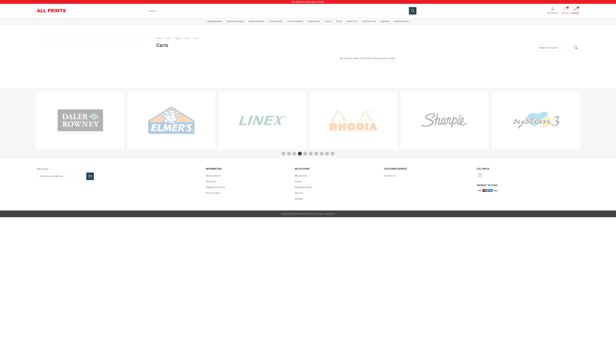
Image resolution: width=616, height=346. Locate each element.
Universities (401, 21)
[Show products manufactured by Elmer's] (80, 120)
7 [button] (316, 154)
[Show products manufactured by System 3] (445, 120)
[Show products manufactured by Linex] (171, 120)
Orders (298, 181)
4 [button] (300, 154)
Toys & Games (295, 21)
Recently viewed (303, 187)
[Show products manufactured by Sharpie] (354, 120)
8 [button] (322, 154)
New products (213, 175)
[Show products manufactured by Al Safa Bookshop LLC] (536, 120)
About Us (211, 181)
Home (159, 38)
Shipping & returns (215, 187)
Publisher (314, 21)
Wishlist (299, 198)
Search (412, 11)
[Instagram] (479, 175)
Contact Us (390, 175)
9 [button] (327, 154)
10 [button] (332, 154)
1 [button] (283, 154)
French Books (256, 21)
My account (553, 13)
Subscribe (90, 176)
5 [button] (305, 154)
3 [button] (294, 154)
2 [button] (289, 154)
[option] (80, 120)
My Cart (299, 193)
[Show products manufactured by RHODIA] (262, 120)
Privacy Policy (213, 193)
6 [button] (311, 154)
